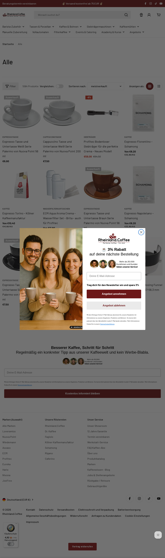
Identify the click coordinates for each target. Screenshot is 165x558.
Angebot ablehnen (114, 305)
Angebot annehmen (114, 294)
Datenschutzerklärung (107, 324)
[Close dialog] (141, 232)
